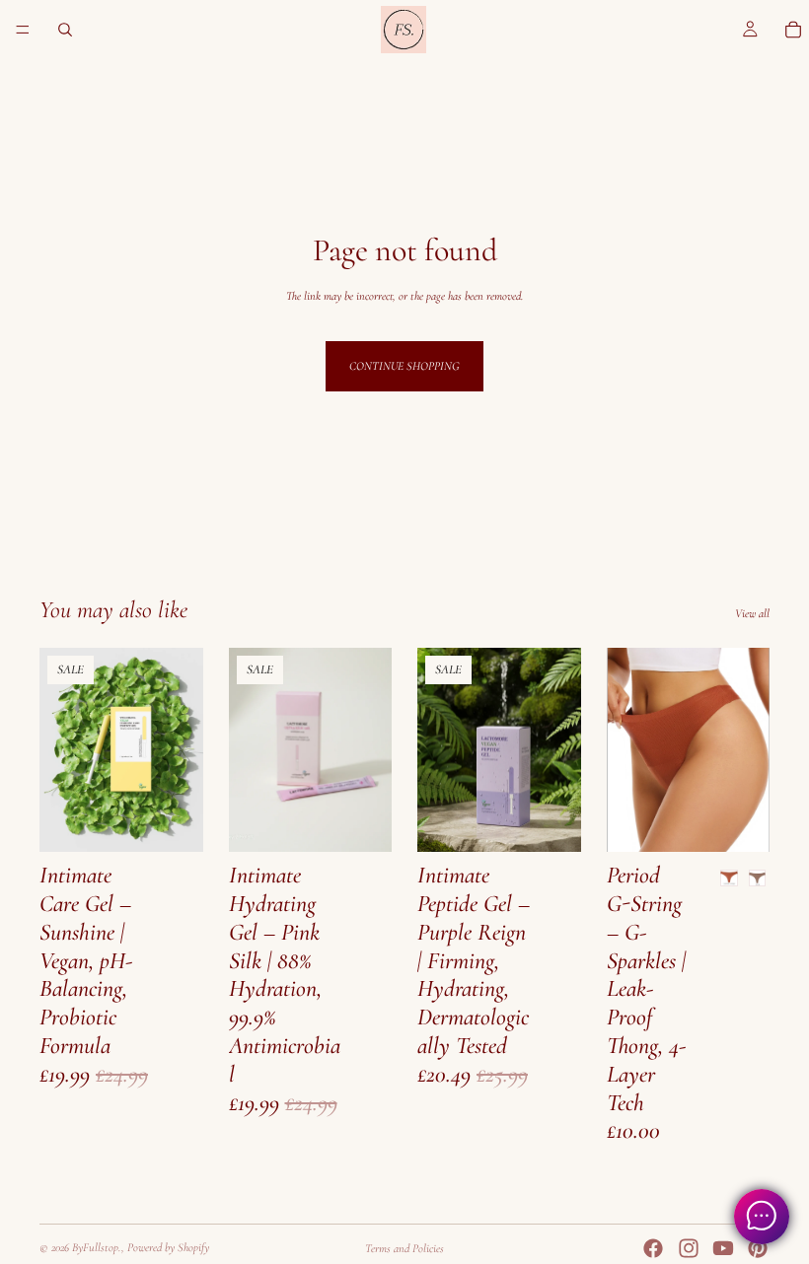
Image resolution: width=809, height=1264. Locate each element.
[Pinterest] (758, 1248)
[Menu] (22, 29)
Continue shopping (404, 366)
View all (752, 613)
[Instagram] (688, 1248)
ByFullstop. (96, 1247)
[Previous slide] (61, 750)
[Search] (65, 29)
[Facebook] (653, 1248)
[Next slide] (181, 750)
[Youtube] (723, 1248)
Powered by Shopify (168, 1247)
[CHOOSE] (172, 821)
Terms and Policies (404, 1248)
